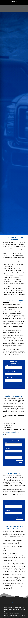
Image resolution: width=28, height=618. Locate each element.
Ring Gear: (7, 504)
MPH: (6, 442)
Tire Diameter (8, 455)
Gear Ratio (7, 448)
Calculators (7, 587)
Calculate (19, 385)
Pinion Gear (7, 510)
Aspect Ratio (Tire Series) (10, 371)
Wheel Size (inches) (9, 377)
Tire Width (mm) (8, 365)
